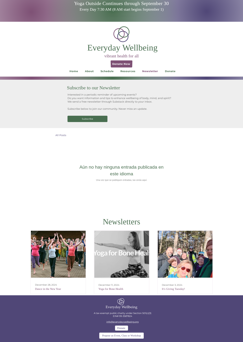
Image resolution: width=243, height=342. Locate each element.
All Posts (60, 135)
